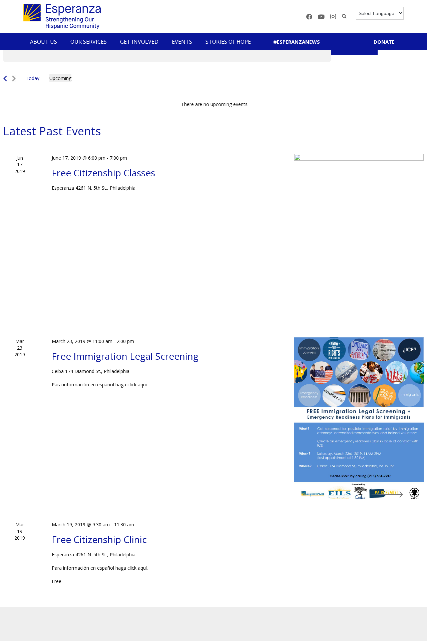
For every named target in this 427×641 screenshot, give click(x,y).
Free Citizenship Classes (103, 172)
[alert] (215, 104)
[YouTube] (321, 17)
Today (32, 78)
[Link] (62, 16)
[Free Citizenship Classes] (359, 237)
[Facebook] (309, 17)
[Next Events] (14, 78)
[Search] (344, 16)
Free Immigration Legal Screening (125, 356)
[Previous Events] (5, 78)
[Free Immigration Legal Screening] (359, 421)
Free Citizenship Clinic (99, 539)
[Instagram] (333, 17)
